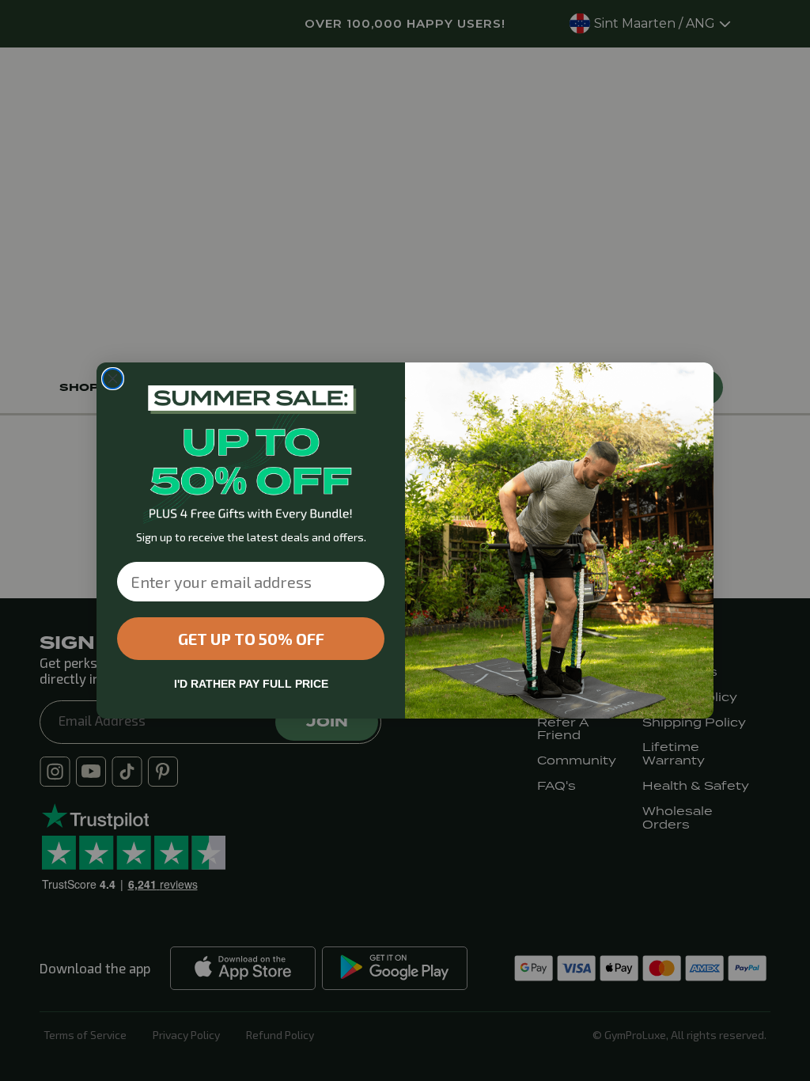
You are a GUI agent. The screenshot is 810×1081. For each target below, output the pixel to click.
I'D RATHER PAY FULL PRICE (251, 683)
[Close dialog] (113, 379)
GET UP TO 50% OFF (251, 638)
